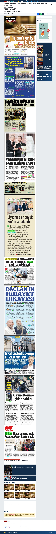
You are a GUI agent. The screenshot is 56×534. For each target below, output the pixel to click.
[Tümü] (51, 17)
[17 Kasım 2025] (20, 494)
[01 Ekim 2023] (20, 25)
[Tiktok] (12, 527)
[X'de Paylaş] (39, 14)
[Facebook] (6, 527)
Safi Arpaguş (23, 3)
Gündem (19, 3)
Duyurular (39, 3)
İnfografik (6, 5)
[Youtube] (10, 527)
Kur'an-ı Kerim (44, 3)
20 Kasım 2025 (17, 490)
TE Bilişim (51, 532)
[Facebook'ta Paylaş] (38, 14)
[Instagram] (9, 527)
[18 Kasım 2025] (9, 494)
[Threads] (14, 527)
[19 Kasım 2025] (30, 486)
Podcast (10, 5)
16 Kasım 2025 (27, 498)
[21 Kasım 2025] (9, 486)
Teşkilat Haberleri (13, 3)
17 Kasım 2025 (17, 498)
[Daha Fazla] (43, 14)
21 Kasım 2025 (6, 490)
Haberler (5, 7)
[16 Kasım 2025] (30, 494)
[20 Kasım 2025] (20, 486)
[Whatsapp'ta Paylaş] (41, 14)
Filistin (28, 3)
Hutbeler (34, 3)
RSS (5, 532)
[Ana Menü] (51, 5)
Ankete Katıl (40, 79)
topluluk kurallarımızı (12, 514)
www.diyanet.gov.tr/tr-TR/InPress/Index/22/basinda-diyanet (16, 460)
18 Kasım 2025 (6, 498)
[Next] (4, 527)
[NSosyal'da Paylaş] (35, 14)
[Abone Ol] (49, 13)
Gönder (6, 511)
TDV (31, 3)
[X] (7, 527)
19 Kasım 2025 (27, 490)
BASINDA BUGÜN (10, 7)
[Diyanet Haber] (7, 1)
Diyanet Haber (6, 3)
